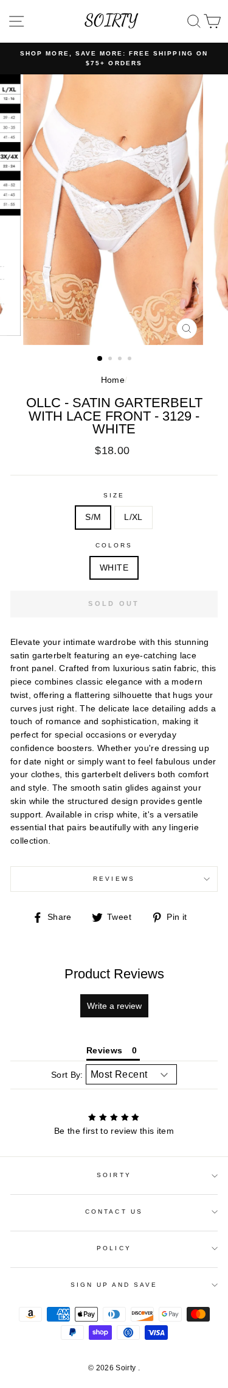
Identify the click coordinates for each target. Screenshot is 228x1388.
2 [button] (111, 360)
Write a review (114, 1006)
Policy (114, 1248)
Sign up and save (114, 1284)
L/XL (133, 517)
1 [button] (100, 359)
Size (114, 495)
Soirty (114, 1175)
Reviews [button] (104, 1050)
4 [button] (131, 360)
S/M (93, 517)
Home (113, 380)
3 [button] (121, 360)
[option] (114, 59)
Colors (114, 545)
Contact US (114, 1211)
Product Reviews (114, 973)
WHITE (114, 567)
